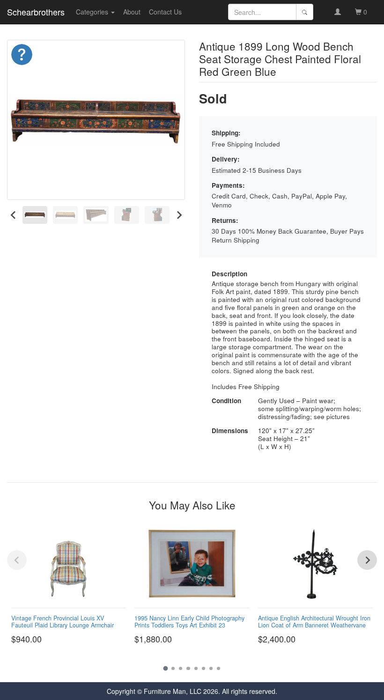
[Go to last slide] (13, 215)
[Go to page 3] (180, 668)
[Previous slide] (17, 560)
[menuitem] (35, 215)
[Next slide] (178, 215)
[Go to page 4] (188, 668)
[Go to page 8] (218, 668)
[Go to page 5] (196, 668)
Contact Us (165, 11)
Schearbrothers (36, 12)
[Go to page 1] (165, 668)
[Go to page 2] (173, 668)
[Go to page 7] (211, 668)
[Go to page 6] (203, 668)
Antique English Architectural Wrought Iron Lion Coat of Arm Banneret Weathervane (314, 621)
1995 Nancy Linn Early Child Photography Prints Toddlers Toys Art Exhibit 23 (189, 621)
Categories (93, 11)
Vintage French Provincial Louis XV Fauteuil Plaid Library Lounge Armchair (62, 621)
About (131, 11)
